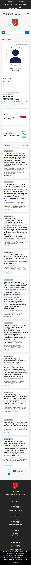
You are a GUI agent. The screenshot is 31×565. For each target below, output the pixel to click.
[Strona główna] (3, 32)
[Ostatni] (23, 474)
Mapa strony (11, 1)
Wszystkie (25, 145)
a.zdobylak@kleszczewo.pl (15, 510)
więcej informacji (22, 44)
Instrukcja (22, 1)
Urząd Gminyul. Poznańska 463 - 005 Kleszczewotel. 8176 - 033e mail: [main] (15, 521)
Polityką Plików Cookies (10, 555)
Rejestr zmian (15, 535)
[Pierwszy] (7, 474)
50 (19, 471)
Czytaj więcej (8, 175)
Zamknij (15, 563)
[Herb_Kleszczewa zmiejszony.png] (15, 22)
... (16, 474)
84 (21, 474)
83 (19, 474)
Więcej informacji (9, 106)
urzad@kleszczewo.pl (13, 92)
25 (16, 471)
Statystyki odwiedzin (15, 537)
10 (13, 471)
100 (22, 471)
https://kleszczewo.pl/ (17, 103)
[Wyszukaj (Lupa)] (27, 32)
